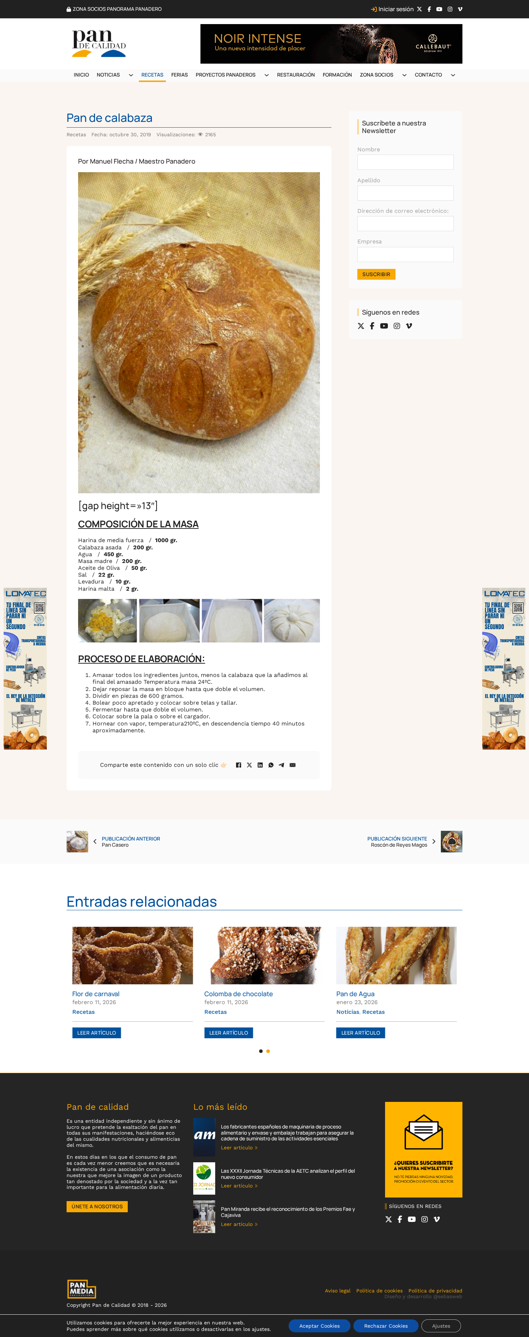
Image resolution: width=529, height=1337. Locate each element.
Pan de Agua (355, 993)
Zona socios (376, 74)
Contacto (428, 74)
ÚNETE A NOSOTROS (97, 1206)
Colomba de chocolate (238, 993)
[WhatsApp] (271, 765)
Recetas (152, 74)
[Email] (292, 765)
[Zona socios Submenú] (404, 75)
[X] (249, 765)
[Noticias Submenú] (131, 75)
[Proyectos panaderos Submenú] (267, 75)
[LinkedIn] (260, 765)
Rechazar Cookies (386, 1326)
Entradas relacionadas (142, 901)
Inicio (81, 74)
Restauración (296, 74)
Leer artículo (96, 1032)
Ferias (179, 74)
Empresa (369, 241)
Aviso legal (338, 1290)
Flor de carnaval (95, 993)
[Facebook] (238, 765)
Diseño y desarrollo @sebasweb (423, 1296)
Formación (337, 74)
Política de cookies (379, 1290)
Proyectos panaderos (226, 74)
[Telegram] (281, 765)
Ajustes (441, 1326)
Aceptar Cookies (319, 1326)
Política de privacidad (435, 1290)
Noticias (108, 74)
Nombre (368, 149)
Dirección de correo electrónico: (403, 210)
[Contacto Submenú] (453, 75)
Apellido (368, 180)
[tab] (261, 1051)
